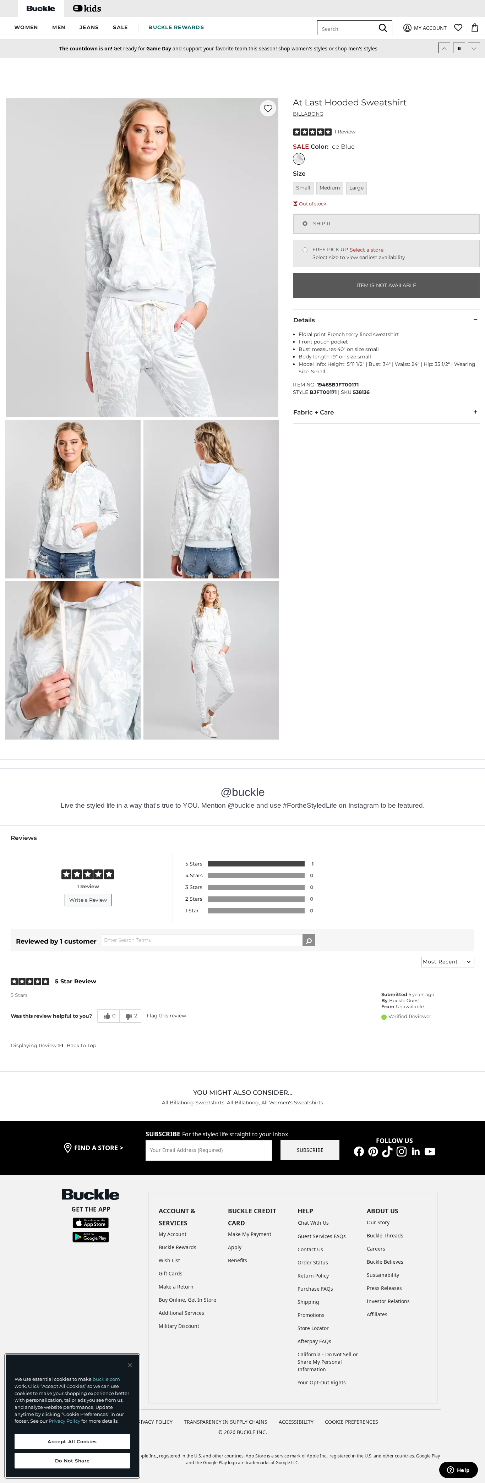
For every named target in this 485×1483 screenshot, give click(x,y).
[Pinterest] (373, 1151)
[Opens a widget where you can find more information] (458, 1470)
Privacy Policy (64, 1421)
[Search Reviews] (309, 940)
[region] (72, 1416)
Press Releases (384, 1288)
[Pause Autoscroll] (459, 48)
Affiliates (377, 1314)
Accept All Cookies (72, 1441)
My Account (172, 1234)
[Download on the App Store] (91, 1222)
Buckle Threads (385, 1235)
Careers (376, 1248)
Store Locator (313, 1328)
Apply (234, 1247)
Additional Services (181, 1312)
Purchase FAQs (315, 1288)
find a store (98, 1147)
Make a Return (176, 1286)
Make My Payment (249, 1234)
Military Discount (179, 1326)
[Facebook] (359, 1151)
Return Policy (313, 1275)
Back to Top (81, 1045)
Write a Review (88, 900)
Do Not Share (72, 1460)
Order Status (313, 1262)
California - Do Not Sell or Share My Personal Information (328, 1362)
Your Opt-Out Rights (322, 1382)
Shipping (308, 1301)
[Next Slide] (474, 48)
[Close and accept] (130, 1365)
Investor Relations (388, 1301)
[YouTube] (430, 1151)
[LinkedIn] (416, 1151)
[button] (26, 27)
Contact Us (310, 1249)
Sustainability (383, 1274)
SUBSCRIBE (310, 1150)
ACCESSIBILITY (296, 1421)
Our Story (378, 1222)
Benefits (237, 1260)
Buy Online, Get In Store (187, 1299)
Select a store (366, 250)
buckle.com (106, 1379)
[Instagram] (401, 1151)
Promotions (311, 1315)
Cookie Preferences (351, 1421)
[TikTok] (387, 1151)
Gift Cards (170, 1273)
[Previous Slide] (444, 48)
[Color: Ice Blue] (299, 159)
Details (304, 320)
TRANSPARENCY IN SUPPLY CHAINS (225, 1421)
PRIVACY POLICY (154, 1421)
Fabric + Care (313, 412)
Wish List (169, 1260)
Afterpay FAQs (314, 1341)
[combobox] (347, 28)
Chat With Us (313, 1222)
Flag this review (166, 1015)
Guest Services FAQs (322, 1236)
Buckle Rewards (177, 1247)
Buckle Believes (385, 1261)
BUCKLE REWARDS (176, 27)
